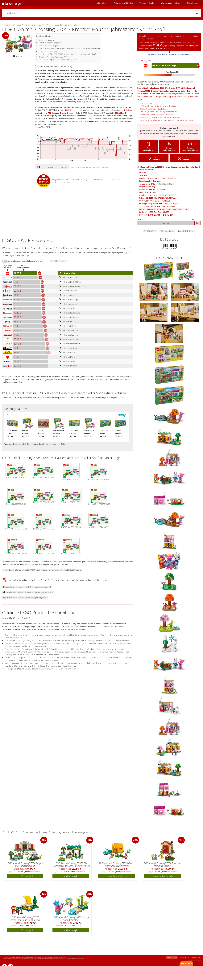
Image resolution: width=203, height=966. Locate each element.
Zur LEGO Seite (150, 231)
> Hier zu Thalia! (69, 308)
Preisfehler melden (58, 261)
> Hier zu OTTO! (68, 321)
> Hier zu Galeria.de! (70, 277)
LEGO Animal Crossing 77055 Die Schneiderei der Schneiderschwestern (71, 864)
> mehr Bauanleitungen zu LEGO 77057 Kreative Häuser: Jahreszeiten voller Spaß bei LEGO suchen (42, 570)
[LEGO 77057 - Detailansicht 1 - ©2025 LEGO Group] (169, 416)
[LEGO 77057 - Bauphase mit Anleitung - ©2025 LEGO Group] (169, 333)
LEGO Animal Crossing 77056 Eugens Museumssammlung (25, 864)
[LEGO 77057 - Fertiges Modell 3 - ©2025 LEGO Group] (153, 291)
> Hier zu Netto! (68, 352)
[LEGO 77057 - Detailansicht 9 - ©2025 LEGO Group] (169, 685)
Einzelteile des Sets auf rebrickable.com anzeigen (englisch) (29, 592)
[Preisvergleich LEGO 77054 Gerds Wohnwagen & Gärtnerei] (117, 851)
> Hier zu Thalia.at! (69, 361)
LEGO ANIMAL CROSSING (72, 90)
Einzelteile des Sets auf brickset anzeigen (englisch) (26, 597)
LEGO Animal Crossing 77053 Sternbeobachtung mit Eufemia (25, 918)
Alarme (170, 3)
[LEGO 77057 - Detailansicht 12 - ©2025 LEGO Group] (169, 747)
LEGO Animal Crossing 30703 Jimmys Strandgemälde (71, 918)
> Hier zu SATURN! (69, 348)
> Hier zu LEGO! (69, 273)
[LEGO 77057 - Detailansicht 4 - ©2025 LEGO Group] (169, 581)
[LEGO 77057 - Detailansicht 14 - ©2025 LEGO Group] (169, 788)
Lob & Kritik (186, 963)
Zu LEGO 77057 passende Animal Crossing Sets (57, 59)
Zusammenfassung (46, 40)
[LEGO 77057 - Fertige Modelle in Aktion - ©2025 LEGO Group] (153, 312)
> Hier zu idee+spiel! (70, 335)
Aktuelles (123, 3)
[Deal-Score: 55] (169, 75)
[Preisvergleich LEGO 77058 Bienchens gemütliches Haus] (163, 851)
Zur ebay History (167, 231)
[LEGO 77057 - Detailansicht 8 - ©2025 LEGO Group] (169, 478)
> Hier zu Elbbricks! (70, 366)
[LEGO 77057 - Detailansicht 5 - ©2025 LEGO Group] (169, 602)
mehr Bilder (21, 56)
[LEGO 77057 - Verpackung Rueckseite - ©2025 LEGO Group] (169, 354)
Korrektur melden (166, 184)
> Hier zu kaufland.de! (71, 313)
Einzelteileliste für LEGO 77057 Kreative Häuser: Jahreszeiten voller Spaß (67, 54)
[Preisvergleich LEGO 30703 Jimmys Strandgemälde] (71, 905)
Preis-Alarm (157, 131)
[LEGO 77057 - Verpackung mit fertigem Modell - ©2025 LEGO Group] (185, 271)
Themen (146, 3)
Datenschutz (184, 957)
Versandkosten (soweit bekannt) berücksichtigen (28, 261)
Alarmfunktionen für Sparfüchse (51, 43)
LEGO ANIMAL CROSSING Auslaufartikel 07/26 (53, 67)
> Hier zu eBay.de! (69, 290)
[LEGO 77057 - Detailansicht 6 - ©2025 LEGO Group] (169, 622)
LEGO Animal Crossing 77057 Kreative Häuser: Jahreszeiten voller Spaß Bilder (69, 48)
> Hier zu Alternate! (70, 330)
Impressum (195, 957)
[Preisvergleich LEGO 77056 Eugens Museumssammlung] (25, 851)
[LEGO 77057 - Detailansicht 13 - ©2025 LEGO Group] (169, 436)
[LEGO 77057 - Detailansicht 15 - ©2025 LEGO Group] (169, 498)
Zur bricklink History (186, 231)
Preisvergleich (101, 3)
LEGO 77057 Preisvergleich (49, 45)
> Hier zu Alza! (68, 295)
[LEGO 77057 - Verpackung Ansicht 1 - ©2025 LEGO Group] (169, 374)
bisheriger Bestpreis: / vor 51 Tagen (158, 203)
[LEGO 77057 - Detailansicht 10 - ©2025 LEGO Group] (169, 705)
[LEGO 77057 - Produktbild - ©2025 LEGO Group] (159, 271)
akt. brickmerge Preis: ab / (164, 209)
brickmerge (172, 957)
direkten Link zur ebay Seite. (53, 444)
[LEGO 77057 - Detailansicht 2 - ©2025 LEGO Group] (169, 540)
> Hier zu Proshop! (70, 299)
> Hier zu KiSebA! (69, 326)
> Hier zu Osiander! (70, 304)
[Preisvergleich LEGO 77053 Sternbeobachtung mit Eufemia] (25, 905)
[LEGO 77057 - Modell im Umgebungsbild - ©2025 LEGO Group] (184, 312)
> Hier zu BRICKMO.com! (72, 282)
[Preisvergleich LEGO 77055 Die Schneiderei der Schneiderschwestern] (71, 851)
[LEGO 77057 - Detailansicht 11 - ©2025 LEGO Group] (169, 457)
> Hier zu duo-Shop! (70, 339)
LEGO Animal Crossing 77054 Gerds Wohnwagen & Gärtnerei (116, 864)
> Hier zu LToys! (68, 357)
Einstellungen (192, 3)
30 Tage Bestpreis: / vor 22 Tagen (157, 206)
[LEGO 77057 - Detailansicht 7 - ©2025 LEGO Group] (169, 643)
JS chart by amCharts (48, 137)
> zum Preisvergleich (25, 876)
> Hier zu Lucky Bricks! (71, 286)
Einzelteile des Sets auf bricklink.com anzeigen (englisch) (28, 587)
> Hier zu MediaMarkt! (71, 343)
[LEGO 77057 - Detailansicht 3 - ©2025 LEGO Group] (169, 560)
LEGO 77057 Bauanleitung (49, 51)
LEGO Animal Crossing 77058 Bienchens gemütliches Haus (162, 864)
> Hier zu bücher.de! (70, 317)
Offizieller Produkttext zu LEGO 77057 (53, 57)
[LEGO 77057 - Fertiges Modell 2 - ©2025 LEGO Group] (184, 291)
